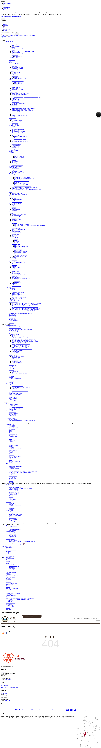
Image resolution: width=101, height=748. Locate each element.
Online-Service (15, 55)
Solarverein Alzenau (16, 279)
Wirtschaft (5, 402)
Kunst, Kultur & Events (11, 325)
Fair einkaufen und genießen (18, 129)
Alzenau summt (15, 283)
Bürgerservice (12, 47)
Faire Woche (14, 126)
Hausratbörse (14, 276)
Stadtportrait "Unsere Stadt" (15, 232)
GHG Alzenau (15, 124)
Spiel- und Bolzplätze (16, 144)
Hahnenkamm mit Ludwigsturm (21, 246)
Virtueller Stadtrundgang (29, 35)
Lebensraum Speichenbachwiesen (19, 262)
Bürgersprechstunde (16, 46)
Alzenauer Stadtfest (13, 355)
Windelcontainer (15, 146)
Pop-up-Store (17, 182)
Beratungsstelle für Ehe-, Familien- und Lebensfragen (23, 108)
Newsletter (5, 25)
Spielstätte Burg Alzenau (17, 354)
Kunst (10, 367)
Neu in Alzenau (12, 211)
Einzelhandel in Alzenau (17, 120)
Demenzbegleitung (16, 228)
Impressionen (17, 176)
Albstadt (16, 237)
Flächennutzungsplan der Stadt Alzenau (20, 93)
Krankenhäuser (15, 161)
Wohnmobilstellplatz (16, 209)
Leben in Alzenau (14, 35)
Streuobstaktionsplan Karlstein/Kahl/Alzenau (21, 278)
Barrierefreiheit (6, 29)
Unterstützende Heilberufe (17, 165)
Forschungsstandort (10, 418)
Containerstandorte (16, 267)
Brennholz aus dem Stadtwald (18, 270)
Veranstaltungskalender (14, 320)
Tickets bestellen (15, 352)
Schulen (13, 114)
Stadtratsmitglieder (16, 65)
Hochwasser (14, 284)
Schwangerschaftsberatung (17, 111)
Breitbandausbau (12, 118)
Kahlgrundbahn (15, 205)
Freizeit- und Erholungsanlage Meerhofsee (21, 387)
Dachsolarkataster (15, 99)
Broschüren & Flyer (16, 87)
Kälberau (16, 240)
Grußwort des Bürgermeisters (18, 356)
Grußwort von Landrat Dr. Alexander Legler (24, 178)
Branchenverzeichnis (13, 404)
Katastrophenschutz (13, 316)
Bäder (10, 384)
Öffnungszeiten (35, 710)
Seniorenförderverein (16, 215)
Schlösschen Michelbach (17, 171)
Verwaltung (11, 71)
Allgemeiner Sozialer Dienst (18, 107)
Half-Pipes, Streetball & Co (15, 394)
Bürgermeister (12, 42)
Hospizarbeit (14, 223)
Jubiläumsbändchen (16, 358)
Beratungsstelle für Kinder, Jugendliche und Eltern (22, 109)
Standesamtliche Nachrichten (18, 172)
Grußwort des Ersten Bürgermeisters (22, 177)
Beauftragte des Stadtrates (17, 67)
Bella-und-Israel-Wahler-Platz (20, 251)
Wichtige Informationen (17, 362)
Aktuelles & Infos (10, 287)
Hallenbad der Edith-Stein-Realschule (20, 391)
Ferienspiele (14, 142)
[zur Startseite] (5, 36)
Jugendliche (11, 192)
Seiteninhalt (5, 8)
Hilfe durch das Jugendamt (20, 139)
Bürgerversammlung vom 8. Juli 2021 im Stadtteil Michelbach (25, 304)
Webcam (11, 321)
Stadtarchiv (14, 257)
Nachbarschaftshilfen (16, 219)
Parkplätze (14, 208)
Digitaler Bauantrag (16, 100)
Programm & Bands (16, 357)
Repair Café (17, 200)
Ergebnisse (14, 58)
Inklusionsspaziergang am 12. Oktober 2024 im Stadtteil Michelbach (26, 189)
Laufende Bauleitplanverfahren (18, 103)
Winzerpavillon (15, 371)
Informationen (17, 281)
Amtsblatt (78, 709)
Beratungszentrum (13, 105)
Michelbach (16, 241)
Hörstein (16, 239)
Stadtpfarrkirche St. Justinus (20, 252)
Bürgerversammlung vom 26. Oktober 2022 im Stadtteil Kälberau (26, 308)
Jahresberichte (15, 88)
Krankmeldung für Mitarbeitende (19, 78)
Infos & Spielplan (15, 351)
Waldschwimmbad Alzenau (17, 386)
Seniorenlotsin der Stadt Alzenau (19, 214)
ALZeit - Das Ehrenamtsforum (18, 229)
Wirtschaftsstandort (13, 416)
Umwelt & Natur (12, 261)
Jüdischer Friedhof (18, 250)
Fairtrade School (15, 130)
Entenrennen (14, 363)
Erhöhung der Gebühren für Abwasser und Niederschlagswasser (23, 312)
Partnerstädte (14, 258)
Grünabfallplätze (15, 268)
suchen (17, 34)
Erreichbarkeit (15, 74)
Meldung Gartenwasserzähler (18, 53)
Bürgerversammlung (13, 302)
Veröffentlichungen (13, 79)
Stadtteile (14, 236)
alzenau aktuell (15, 84)
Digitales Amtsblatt (18, 82)
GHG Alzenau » (4, 685)
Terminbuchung (12, 319)
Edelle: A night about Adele (17, 350)
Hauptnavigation (7, 6)
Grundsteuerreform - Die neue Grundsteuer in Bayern (23, 51)
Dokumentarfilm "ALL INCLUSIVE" (22, 186)
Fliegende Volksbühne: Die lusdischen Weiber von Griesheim (25, 341)
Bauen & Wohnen (13, 92)
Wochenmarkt (15, 123)
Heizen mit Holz (15, 271)
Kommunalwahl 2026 (13, 57)
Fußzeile (5, 9)
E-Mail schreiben (7, 679)
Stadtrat (10, 62)
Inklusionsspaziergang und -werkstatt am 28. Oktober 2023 (24, 187)
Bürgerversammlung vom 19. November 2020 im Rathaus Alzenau (26, 303)
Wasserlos (16, 242)
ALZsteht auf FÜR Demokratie (15, 291)
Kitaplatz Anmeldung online (20, 136)
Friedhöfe (11, 151)
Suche (4, 4)
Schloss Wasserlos (18, 249)
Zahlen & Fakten (15, 234)
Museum (11, 366)
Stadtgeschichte (15, 235)
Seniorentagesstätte (16, 218)
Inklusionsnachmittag (18, 179)
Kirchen (10, 195)
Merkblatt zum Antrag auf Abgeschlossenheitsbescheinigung (27, 97)
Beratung (14, 226)
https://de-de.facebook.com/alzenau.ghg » (10, 687)
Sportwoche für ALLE (16, 190)
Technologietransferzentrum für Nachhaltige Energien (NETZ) (22, 420)
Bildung (10, 113)
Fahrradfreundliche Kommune (15, 393)
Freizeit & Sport (9, 383)
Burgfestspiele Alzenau (14, 334)
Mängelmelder (12, 60)
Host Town (14, 174)
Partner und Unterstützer (19, 183)
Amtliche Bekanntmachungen (18, 81)
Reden (13, 45)
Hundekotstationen (16, 277)
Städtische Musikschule (17, 202)
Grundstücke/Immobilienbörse (15, 166)
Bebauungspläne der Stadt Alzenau (19, 94)
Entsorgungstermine (16, 273)
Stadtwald (14, 272)
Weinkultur (11, 370)
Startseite (5, 23)
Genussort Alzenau (13, 377)
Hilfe (4, 26)
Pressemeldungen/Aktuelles (17, 89)
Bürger (7, 35)
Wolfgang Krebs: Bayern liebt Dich (19, 347)
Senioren (11, 213)
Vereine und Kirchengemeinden (18, 131)
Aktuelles (41, 709)
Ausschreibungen (18, 83)
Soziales (10, 221)
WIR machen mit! (15, 295)
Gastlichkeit (8, 375)
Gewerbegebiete (12, 412)
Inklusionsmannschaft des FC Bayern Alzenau (24, 184)
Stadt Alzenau (4, 693)
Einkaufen (21, 35)
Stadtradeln (11, 323)
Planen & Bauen (15, 95)
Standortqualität (12, 414)
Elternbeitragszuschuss (19, 137)
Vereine (10, 399)
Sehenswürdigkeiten (16, 244)
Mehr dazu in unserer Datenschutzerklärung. (11, 16)
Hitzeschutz (14, 265)
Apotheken (14, 160)
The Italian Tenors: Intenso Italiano (19, 345)
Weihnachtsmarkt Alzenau (14, 331)
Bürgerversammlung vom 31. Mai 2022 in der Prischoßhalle (25, 307)
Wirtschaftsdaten (12, 409)
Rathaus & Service (10, 41)
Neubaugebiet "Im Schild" (17, 407)
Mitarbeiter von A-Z (16, 72)
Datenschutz (6, 27)
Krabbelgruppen (15, 147)
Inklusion (11, 173)
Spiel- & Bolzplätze (13, 398)
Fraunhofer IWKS (13, 419)
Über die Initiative (15, 293)
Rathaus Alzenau (15, 168)
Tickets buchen (15, 389)
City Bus (13, 204)
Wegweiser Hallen (13, 400)
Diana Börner (3, 672)
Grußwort (14, 335)
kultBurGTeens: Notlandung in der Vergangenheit (22, 337)
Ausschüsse (14, 66)
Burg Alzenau (15, 169)
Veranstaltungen (12, 365)
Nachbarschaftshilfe (16, 231)
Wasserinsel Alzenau (16, 145)
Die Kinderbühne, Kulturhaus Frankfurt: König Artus (23, 339)
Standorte (14, 73)
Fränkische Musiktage (13, 330)
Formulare (14, 50)
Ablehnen (3, 19)
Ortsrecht (11, 61)
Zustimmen (3, 20)
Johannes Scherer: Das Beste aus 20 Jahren (21, 346)
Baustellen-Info (12, 299)
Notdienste (14, 162)
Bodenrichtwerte (15, 98)
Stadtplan (14, 207)
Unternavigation (6, 7)
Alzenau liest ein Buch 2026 (15, 328)
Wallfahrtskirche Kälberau (20, 256)
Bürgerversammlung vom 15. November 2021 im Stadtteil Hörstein (26, 305)
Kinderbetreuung (15, 135)
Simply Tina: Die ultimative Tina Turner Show (22, 349)
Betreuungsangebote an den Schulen (19, 115)
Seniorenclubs (15, 220)
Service (7, 403)
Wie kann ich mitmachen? (17, 132)
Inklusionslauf (17, 155)
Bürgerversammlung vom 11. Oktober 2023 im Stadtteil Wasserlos (26, 309)
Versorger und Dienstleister (15, 408)
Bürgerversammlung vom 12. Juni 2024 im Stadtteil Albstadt (25, 310)
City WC (11, 392)
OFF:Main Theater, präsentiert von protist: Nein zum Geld (24, 340)
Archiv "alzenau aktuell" (19, 86)
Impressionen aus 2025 (19, 157)
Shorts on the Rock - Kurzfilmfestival (20, 194)
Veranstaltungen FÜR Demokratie (19, 297)
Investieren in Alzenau (13, 413)
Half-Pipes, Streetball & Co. (18, 193)
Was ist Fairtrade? (15, 128)
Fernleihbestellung (18, 199)
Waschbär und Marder (16, 286)
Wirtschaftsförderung (10, 410)
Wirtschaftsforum (12, 415)
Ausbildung (16, 77)
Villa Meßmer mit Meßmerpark (21, 255)
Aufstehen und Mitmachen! (17, 294)
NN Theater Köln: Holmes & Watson (20, 342)
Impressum (5, 30)
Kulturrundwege (12, 368)
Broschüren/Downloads (14, 300)
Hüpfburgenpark (15, 360)
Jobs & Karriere (15, 76)
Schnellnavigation (7, 3)
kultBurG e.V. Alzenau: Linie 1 (18, 336)
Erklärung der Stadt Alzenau (18, 292)
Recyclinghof (14, 266)
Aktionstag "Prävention (19, 156)
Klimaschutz (14, 263)
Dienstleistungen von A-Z (17, 48)
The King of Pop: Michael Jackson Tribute (21, 344)
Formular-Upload (18, 56)
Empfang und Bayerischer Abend (21, 181)
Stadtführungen (12, 381)
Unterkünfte (11, 382)
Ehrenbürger (14, 260)
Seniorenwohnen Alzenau (17, 216)
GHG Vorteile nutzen (16, 289)
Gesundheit (11, 152)
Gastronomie (11, 376)
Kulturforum (14, 116)
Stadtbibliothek (15, 198)
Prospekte (11, 379)
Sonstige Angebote (16, 149)
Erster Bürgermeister (16, 44)
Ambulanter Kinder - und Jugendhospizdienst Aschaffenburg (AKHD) (29, 225)
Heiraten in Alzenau (13, 167)
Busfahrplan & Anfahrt (17, 361)
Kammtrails (11, 396)
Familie (10, 134)
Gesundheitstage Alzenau (17, 153)
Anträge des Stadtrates (16, 69)
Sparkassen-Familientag (14, 333)
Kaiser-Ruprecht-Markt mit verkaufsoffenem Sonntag (20, 329)
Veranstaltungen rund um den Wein (19, 373)
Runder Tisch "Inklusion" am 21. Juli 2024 (21, 188)
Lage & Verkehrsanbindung (15, 203)
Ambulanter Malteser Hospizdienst (21, 224)
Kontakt (5, 24)
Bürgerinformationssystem (17, 68)
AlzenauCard (12, 288)
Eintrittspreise (14, 388)
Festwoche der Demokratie (17, 298)
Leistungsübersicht (16, 52)
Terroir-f (16, 253)
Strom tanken (14, 210)
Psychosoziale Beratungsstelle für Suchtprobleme (22, 110)
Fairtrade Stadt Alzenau (14, 125)
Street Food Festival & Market (15, 326)
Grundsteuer (14, 104)
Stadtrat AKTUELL (16, 63)
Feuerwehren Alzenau (13, 150)
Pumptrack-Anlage (13, 397)
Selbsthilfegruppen (16, 163)
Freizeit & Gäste (6, 324)
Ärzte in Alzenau (15, 158)
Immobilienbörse (15, 102)
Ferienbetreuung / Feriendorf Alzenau (20, 141)
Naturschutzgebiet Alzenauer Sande (19, 274)
